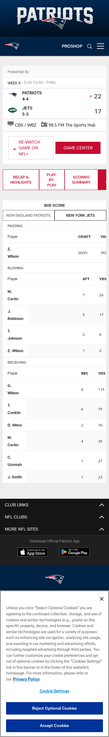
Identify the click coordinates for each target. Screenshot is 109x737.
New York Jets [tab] (80, 215)
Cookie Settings (54, 690)
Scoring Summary (81, 179)
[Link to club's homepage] (12, 44)
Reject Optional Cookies (54, 708)
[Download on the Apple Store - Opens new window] (32, 553)
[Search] (89, 46)
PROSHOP (72, 46)
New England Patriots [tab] (28, 215)
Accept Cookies (54, 725)
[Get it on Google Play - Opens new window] (74, 555)
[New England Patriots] (54, 580)
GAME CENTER (78, 147)
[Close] (101, 599)
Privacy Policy (26, 679)
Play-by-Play (52, 179)
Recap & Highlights (20, 179)
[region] (54, 663)
